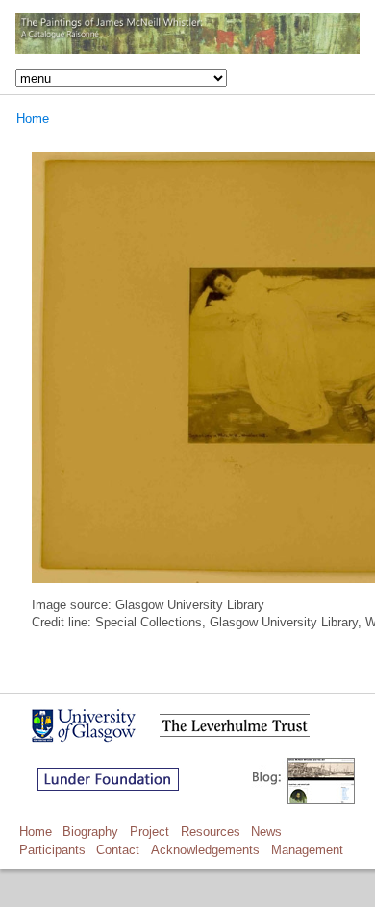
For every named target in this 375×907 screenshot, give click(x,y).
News (266, 831)
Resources (210, 831)
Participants (52, 850)
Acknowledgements (205, 850)
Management (307, 850)
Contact (117, 850)
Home (32, 118)
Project (149, 831)
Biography (90, 831)
